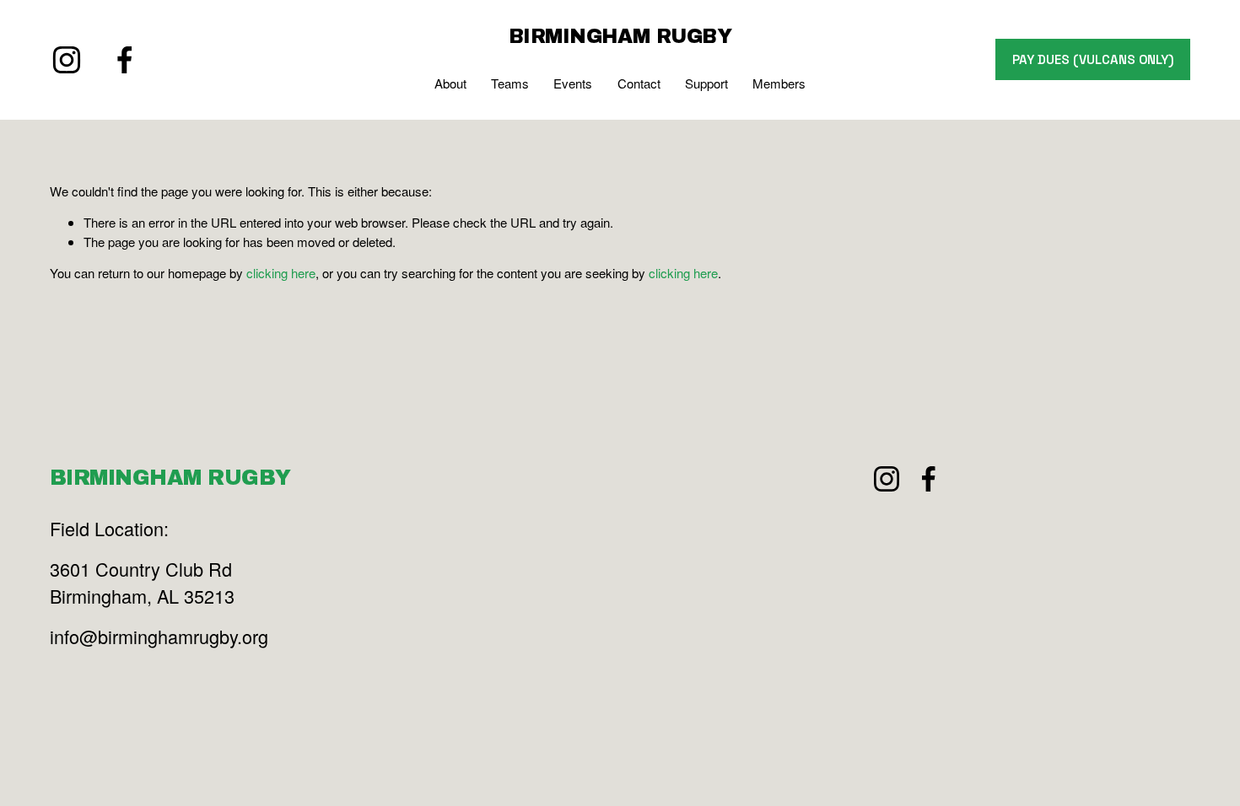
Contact (638, 83)
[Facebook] (125, 60)
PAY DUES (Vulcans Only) (1093, 59)
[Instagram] (67, 60)
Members (779, 83)
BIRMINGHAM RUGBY (620, 36)
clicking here (280, 273)
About (450, 83)
